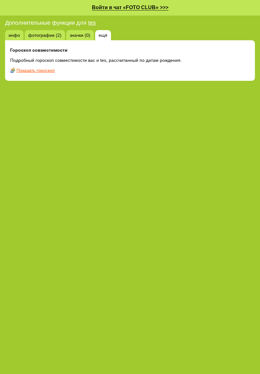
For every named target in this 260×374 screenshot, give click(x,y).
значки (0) (80, 35)
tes (92, 23)
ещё (103, 35)
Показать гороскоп (35, 70)
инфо (14, 35)
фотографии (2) (45, 35)
